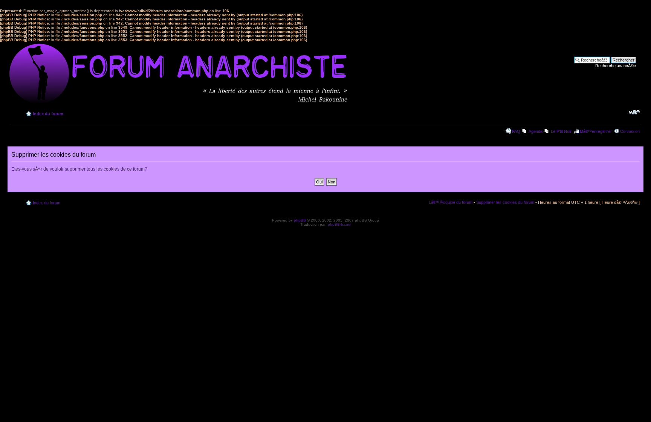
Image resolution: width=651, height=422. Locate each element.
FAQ (516, 131)
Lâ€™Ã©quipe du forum (450, 202)
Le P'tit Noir (561, 131)
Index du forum (48, 113)
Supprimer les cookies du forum (505, 202)
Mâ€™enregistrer (596, 131)
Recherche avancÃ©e (615, 65)
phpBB (300, 220)
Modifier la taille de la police (634, 112)
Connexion (630, 131)
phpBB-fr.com (339, 224)
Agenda (535, 131)
